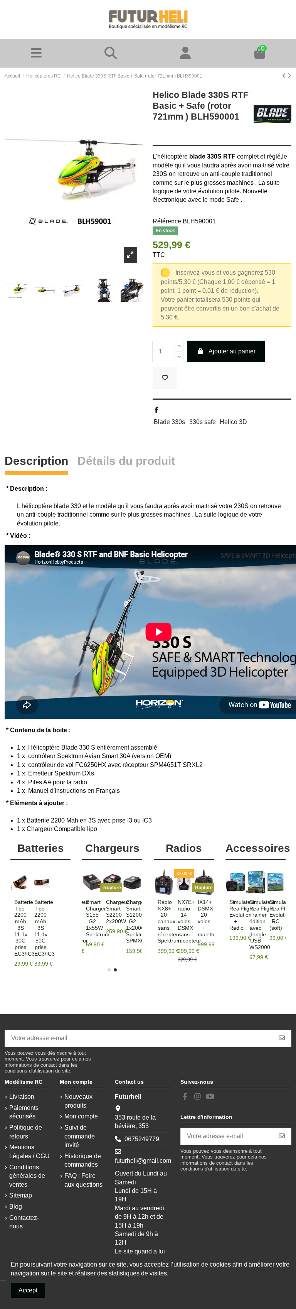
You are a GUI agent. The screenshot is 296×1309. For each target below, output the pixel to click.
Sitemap (20, 1195)
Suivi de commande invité (79, 1136)
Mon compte (81, 1116)
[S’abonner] (281, 1038)
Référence (167, 221)
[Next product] (289, 76)
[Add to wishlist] (165, 378)
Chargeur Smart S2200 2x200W (137, 911)
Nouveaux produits (78, 1100)
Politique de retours (25, 1131)
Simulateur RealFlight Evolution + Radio (242, 915)
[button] (109, 969)
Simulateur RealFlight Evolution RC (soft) (282, 915)
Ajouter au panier (232, 351)
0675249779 (141, 1139)
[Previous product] (285, 76)
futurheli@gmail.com (143, 1160)
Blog (15, 1206)
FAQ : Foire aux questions (83, 1179)
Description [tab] (36, 462)
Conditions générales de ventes (27, 1176)
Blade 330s (169, 422)
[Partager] (156, 410)
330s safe (202, 422)
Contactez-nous (24, 1222)
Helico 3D (233, 422)
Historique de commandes (82, 1160)
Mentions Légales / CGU (29, 1151)
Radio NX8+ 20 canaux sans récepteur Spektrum (169, 921)
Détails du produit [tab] (126, 462)
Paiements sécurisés (24, 1112)
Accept (27, 1290)
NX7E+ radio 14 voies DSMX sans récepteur (189, 921)
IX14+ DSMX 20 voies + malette (207, 918)
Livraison (21, 1096)
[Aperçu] (47, 892)
